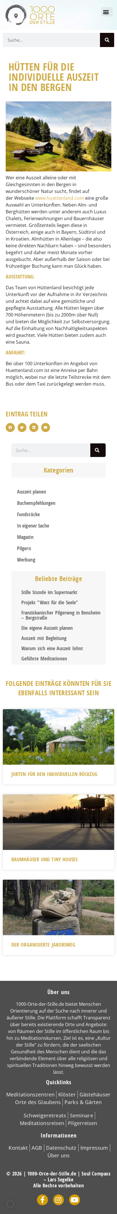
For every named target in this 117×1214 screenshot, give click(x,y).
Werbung (26, 559)
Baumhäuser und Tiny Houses (44, 859)
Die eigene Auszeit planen (47, 628)
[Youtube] (74, 1199)
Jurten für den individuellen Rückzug (54, 774)
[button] (107, 11)
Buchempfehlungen (36, 503)
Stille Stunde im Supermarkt (49, 592)
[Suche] (107, 40)
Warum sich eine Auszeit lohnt (52, 648)
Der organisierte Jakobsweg (43, 944)
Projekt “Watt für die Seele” (49, 602)
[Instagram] (58, 1199)
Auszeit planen (31, 491)
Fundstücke (28, 514)
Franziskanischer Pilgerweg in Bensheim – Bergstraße (61, 615)
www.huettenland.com (59, 198)
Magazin (25, 537)
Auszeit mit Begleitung (43, 638)
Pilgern (24, 548)
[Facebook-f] (42, 1199)
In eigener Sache (33, 525)
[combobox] (50, 450)
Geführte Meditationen (44, 658)
